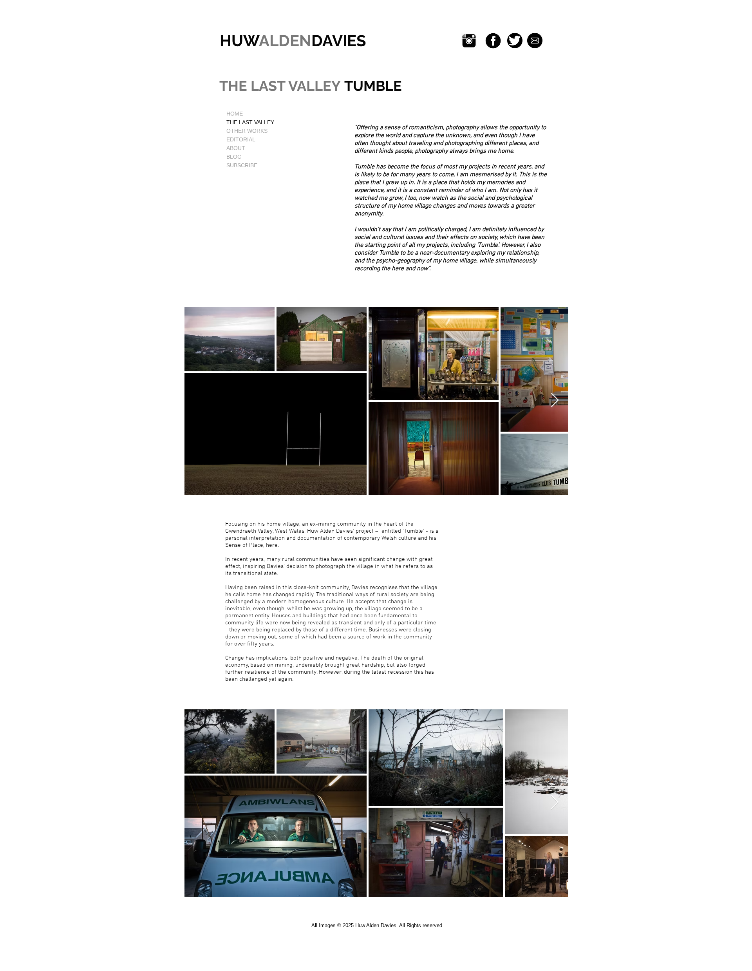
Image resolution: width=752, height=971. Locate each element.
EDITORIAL (240, 139)
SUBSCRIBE (241, 165)
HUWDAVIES (291, 40)
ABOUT (235, 148)
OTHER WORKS (247, 131)
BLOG (234, 157)
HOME (234, 113)
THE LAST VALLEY (250, 122)
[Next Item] (554, 400)
